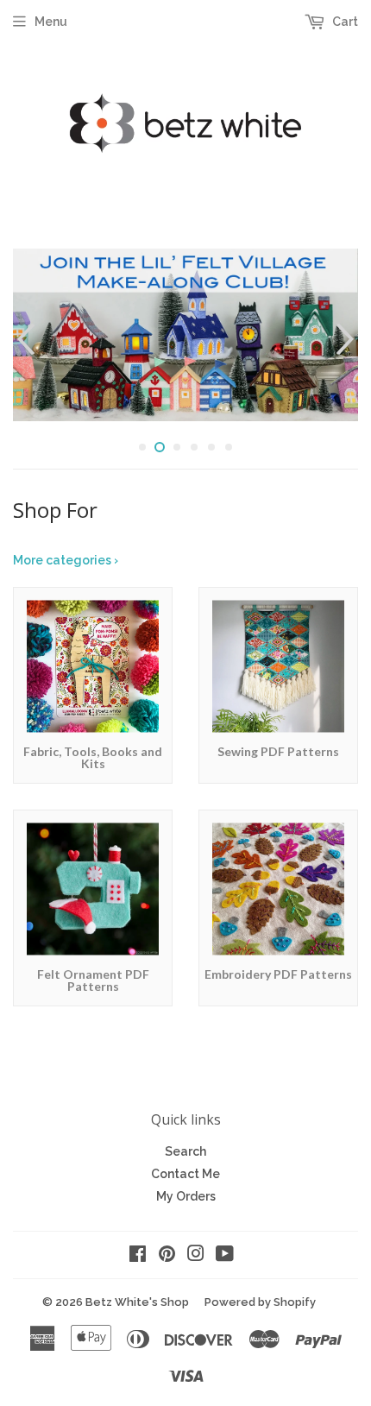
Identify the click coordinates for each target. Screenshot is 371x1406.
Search (185, 1151)
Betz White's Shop (137, 1302)
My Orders (186, 1196)
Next (347, 339)
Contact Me (185, 1174)
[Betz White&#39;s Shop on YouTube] (225, 1256)
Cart (344, 21)
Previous (24, 339)
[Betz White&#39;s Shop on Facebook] (138, 1256)
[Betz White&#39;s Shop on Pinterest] (167, 1256)
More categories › (65, 560)
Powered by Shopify (260, 1302)
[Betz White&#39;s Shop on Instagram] (195, 1256)
